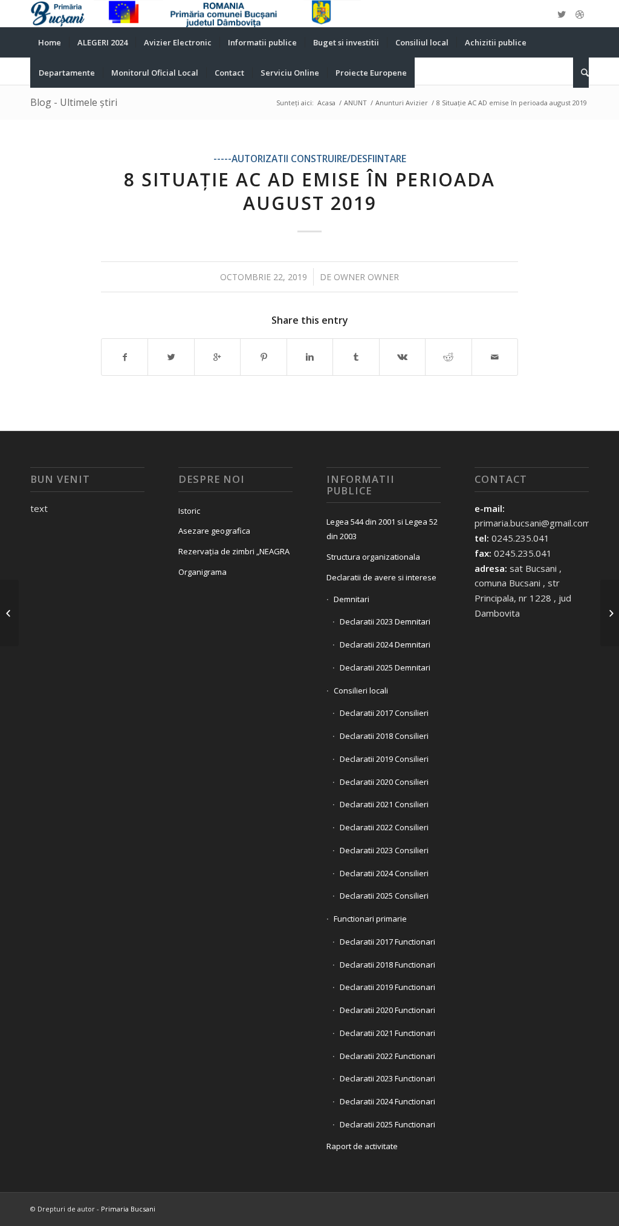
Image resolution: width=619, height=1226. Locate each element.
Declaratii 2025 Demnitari (385, 667)
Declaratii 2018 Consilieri (384, 735)
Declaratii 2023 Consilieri (384, 850)
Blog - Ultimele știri (73, 102)
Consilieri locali (361, 690)
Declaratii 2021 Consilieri (384, 804)
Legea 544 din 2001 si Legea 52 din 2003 (382, 529)
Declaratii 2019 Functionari (387, 987)
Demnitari (351, 599)
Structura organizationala (373, 556)
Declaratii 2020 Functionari (387, 1010)
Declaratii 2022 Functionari (387, 1056)
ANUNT (355, 102)
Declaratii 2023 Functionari (387, 1078)
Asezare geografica (214, 530)
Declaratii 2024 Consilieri (384, 873)
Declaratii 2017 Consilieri (384, 712)
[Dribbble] (580, 14)
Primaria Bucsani (128, 1208)
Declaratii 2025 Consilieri (384, 895)
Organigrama (202, 571)
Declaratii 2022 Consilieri (384, 827)
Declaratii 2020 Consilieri (384, 781)
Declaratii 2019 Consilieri (384, 758)
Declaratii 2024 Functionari (387, 1101)
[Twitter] (562, 14)
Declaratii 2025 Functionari (387, 1124)
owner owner (366, 277)
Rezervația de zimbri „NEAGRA (234, 551)
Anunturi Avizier (401, 102)
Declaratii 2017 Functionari (387, 941)
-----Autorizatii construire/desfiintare (309, 158)
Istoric (189, 510)
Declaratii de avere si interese (381, 577)
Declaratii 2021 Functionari (387, 1033)
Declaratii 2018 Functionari (387, 964)
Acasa (326, 102)
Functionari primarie (370, 918)
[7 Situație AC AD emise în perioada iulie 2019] (9, 613)
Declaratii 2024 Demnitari (385, 644)
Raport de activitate (362, 1146)
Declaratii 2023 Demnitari (385, 621)
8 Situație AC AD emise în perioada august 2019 (309, 191)
